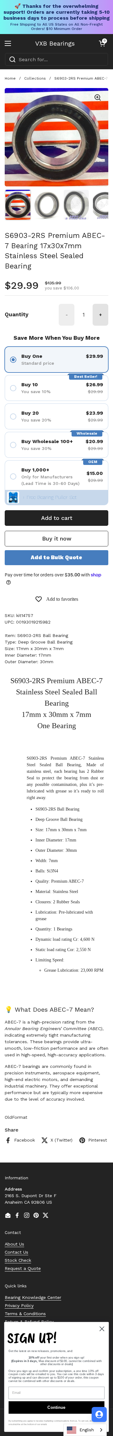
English (86, 1430)
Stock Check (18, 1260)
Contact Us (16, 1252)
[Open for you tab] (99, 1414)
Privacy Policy (19, 1305)
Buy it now (56, 538)
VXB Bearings (55, 43)
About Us (14, 1243)
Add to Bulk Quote (56, 557)
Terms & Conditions (25, 1313)
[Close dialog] (102, 1329)
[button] (102, 43)
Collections (35, 78)
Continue (56, 1407)
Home (10, 78)
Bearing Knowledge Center (33, 1297)
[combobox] (56, 59)
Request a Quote (23, 1268)
